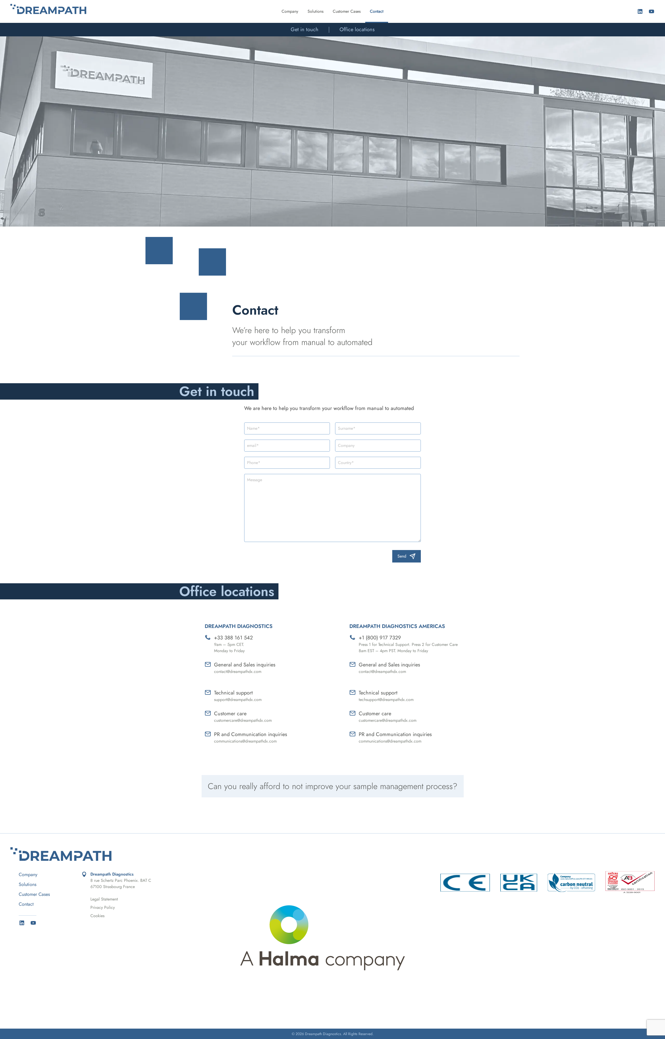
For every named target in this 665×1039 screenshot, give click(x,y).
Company (290, 11)
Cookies (97, 916)
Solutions (315, 11)
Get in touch (304, 29)
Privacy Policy (102, 907)
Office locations (357, 29)
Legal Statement (104, 899)
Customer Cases (347, 11)
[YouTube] (651, 11)
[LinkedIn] (640, 11)
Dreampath (48, 9)
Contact (376, 11)
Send (401, 556)
